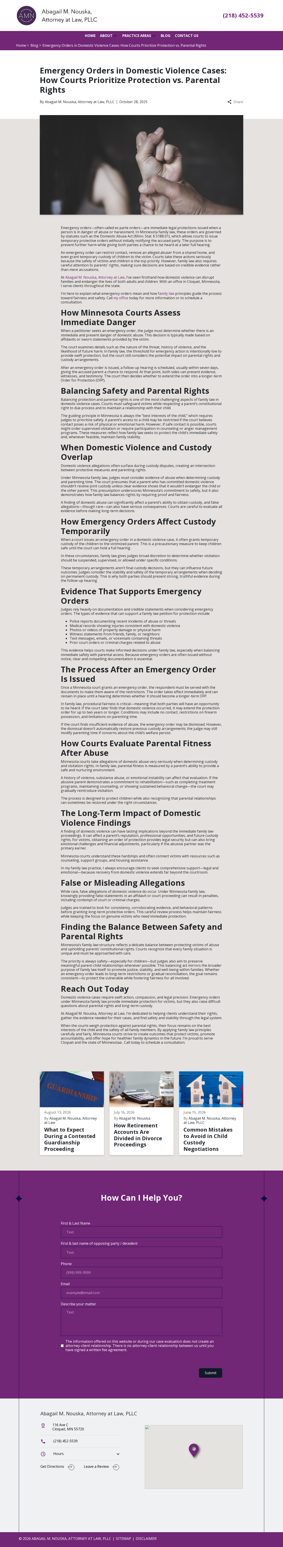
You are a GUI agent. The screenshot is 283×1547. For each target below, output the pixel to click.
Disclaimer (146, 1538)
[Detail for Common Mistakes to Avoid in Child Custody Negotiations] (214, 1113)
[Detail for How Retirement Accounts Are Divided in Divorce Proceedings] (144, 1113)
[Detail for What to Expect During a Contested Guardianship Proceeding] (74, 1113)
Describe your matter (78, 1304)
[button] (115, 36)
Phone (66, 1264)
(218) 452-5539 (65, 1441)
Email (65, 1284)
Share (238, 102)
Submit (210, 1372)
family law (166, 293)
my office (120, 297)
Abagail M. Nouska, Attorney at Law (94, 277)
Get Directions (52, 1466)
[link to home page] (56, 15)
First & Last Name (75, 1223)
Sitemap (123, 1538)
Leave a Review (96, 1466)
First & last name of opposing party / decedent (99, 1243)
